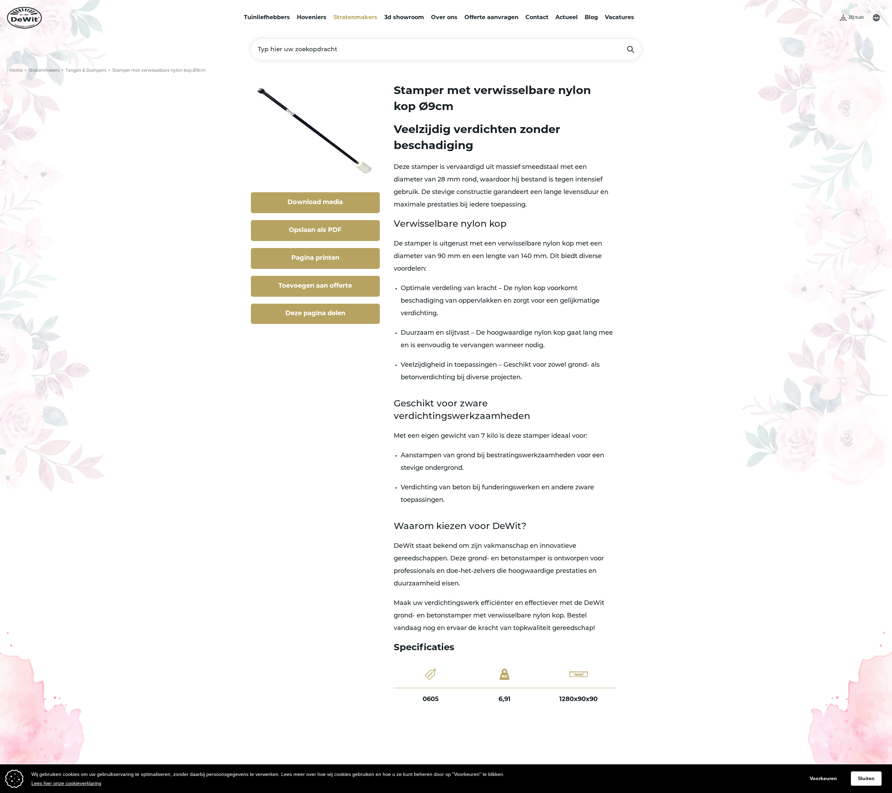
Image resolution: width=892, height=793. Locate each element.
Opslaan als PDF (315, 230)
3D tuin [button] (856, 18)
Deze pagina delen (315, 314)
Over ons (444, 18)
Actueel (566, 18)
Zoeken (631, 49)
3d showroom (404, 18)
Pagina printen (315, 258)
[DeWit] (24, 18)
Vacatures (619, 18)
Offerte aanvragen (491, 18)
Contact (536, 18)
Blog (591, 18)
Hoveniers (311, 18)
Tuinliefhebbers (267, 18)
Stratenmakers (355, 18)
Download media (315, 203)
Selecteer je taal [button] (876, 17)
